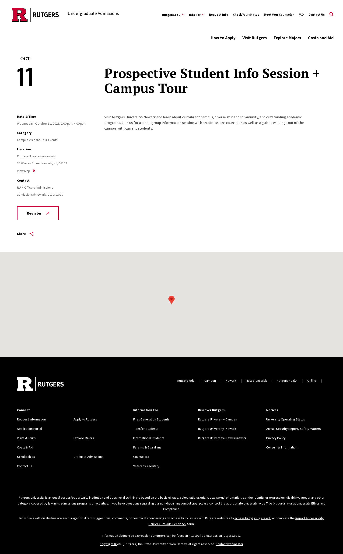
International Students (148, 438)
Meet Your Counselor (279, 15)
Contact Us (316, 15)
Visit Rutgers (254, 37)
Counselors (141, 457)
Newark (231, 380)
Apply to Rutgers (85, 419)
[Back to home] (40, 385)
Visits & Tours (26, 438)
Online (311, 380)
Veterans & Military (146, 466)
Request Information (31, 419)
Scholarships (26, 457)
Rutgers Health (287, 380)
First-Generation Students (151, 419)
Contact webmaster (229, 544)
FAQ (301, 15)
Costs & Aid (25, 447)
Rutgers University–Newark (217, 429)
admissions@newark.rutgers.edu (40, 194)
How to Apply (223, 37)
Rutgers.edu (186, 380)
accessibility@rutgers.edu (252, 518)
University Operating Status (285, 419)
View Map (23, 171)
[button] (171, 300)
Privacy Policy (276, 438)
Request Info (218, 15)
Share (21, 234)
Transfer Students (145, 429)
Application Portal (29, 429)
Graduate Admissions (88, 457)
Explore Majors (287, 37)
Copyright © (108, 544)
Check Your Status (246, 15)
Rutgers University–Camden (217, 419)
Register (34, 213)
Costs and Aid (321, 37)
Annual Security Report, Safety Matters (293, 429)
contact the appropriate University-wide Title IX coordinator (250, 503)
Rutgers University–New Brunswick (222, 438)
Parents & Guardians (147, 447)
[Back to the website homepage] (35, 15)
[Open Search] (331, 15)
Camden (210, 380)
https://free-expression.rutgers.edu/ (214, 535)
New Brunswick (256, 380)
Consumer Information (281, 447)
